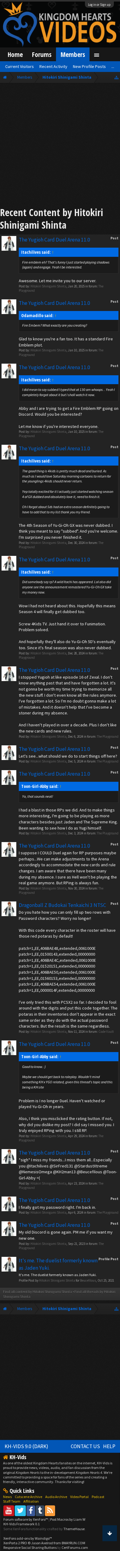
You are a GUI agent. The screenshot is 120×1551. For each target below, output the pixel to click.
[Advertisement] (60, 146)
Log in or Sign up (99, 4)
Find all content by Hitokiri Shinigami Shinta (37, 1291)
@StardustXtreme (90, 1166)
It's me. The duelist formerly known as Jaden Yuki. (58, 1274)
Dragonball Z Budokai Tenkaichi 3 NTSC (62, 905)
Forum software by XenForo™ (26, 1519)
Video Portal (79, 1496)
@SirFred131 (61, 1166)
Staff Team (11, 1501)
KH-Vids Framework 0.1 (21, 1524)
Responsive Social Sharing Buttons (30, 1547)
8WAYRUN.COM (73, 1543)
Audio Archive (56, 1496)
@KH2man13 (64, 1171)
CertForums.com (75, 1547)
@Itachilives (37, 1166)
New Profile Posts (89, 66)
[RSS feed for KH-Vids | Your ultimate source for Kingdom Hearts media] (50, 1510)
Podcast (98, 1496)
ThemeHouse (74, 1529)
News (7, 1496)
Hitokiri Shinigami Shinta (48, 286)
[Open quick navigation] (116, 77)
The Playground (107, 736)
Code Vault (106, 1031)
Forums (41, 54)
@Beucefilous (89, 1171)
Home (15, 54)
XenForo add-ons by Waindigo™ (27, 1538)
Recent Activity (53, 66)
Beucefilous (88, 1280)
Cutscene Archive (28, 1496)
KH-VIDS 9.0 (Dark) (26, 1446)
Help (109, 1446)
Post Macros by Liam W (67, 1519)
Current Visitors (19, 66)
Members (73, 54)
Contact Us (85, 1446)
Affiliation (31, 1501)
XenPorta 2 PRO (15, 1543)
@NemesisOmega (35, 1171)
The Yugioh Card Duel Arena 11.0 (54, 239)
